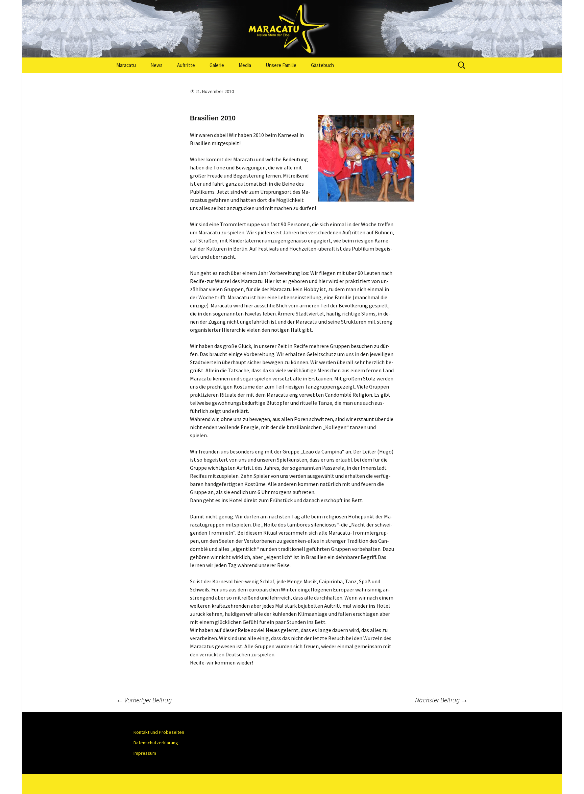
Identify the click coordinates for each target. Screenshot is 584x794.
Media (245, 65)
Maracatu (126, 65)
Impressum (144, 753)
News (156, 65)
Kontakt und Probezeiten (158, 732)
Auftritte (186, 65)
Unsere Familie (281, 65)
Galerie (217, 65)
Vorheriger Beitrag (144, 700)
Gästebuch (322, 65)
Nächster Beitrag (441, 700)
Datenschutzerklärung (155, 743)
